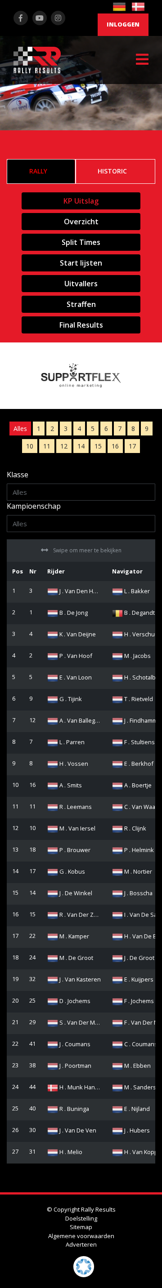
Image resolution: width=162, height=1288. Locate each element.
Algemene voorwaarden (81, 1236)
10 (29, 446)
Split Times (81, 242)
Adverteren (81, 1244)
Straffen (81, 304)
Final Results (81, 325)
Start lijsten (81, 263)
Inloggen (123, 24)
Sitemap (81, 1227)
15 (98, 446)
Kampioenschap (34, 506)
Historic (112, 171)
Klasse (17, 475)
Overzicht (81, 222)
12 (64, 446)
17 (132, 446)
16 (115, 446)
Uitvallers (81, 284)
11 (46, 446)
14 (81, 446)
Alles (20, 428)
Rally (38, 171)
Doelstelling (81, 1218)
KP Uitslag (81, 201)
